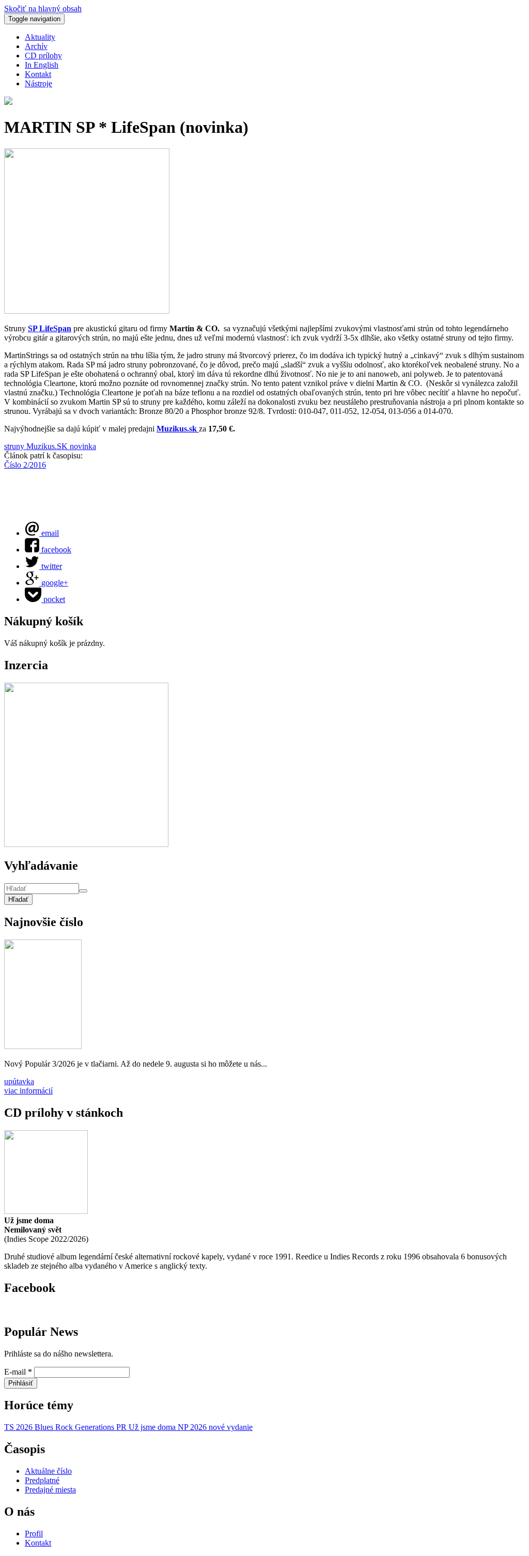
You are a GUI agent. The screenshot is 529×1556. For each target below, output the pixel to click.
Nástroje (38, 83)
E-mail (18, 1371)
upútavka (19, 1081)
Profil (34, 1533)
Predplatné (42, 1480)
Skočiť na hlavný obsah (43, 8)
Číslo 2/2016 (25, 464)
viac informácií (28, 1090)
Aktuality (40, 37)
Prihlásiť (20, 1383)
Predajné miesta (50, 1489)
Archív (36, 46)
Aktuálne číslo (48, 1471)
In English (41, 64)
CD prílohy (43, 55)
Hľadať (18, 899)
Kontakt (38, 74)
